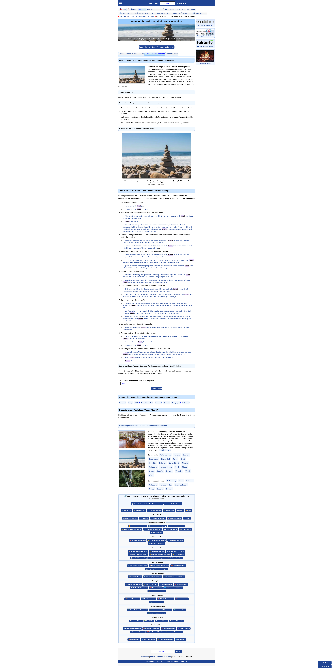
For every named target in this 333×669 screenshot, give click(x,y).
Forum (136, 13)
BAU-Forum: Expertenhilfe (45, 62)
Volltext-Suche (172, 54)
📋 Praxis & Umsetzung (132, 598)
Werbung (191, 9)
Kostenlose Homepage (43, 146)
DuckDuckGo (146, 403)
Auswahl (177, 455)
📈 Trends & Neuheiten (176, 620)
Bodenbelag (153, 459)
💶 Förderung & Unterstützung (173, 587)
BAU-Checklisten (41, 158)
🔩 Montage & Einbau (156, 602)
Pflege (184, 467)
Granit (183, 459)
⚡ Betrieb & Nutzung (150, 584)
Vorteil (187, 471)
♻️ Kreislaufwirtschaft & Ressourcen (161, 609)
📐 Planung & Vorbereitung (134, 584)
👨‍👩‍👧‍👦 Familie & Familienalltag (139, 558)
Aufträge (164, 9)
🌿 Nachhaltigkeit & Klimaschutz (137, 609)
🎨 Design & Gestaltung (175, 558)
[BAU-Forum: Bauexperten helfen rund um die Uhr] (120, 13)
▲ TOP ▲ (324, 663)
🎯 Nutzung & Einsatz (181, 584)
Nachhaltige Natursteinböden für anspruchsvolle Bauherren (143, 426)
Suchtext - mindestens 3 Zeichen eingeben (137, 381)
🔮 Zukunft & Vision (184, 628)
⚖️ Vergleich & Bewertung (176, 526)
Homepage (177, 9)
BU (51, 12)
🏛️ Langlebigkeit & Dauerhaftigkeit (156, 569)
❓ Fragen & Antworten (155, 510)
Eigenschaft (165, 459)
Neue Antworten (158, 13)
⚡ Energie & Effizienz (135, 576)
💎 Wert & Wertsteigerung (175, 540)
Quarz (151, 471)
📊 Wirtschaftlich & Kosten (138, 540)
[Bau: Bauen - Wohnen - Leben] (43, 12)
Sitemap (47, 57)
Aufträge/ (45, 99)
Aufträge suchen (42, 103)
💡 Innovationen (169, 510)
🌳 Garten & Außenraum (157, 551)
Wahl (151, 475)
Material (185, 463)
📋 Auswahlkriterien (156, 532)
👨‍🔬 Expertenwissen (139, 510)
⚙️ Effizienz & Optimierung (156, 543)
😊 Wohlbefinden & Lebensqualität (160, 554)
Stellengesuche (41, 141)
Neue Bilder (40, 78)
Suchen (178, 651)
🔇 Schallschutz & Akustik (155, 631)
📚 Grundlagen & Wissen (130, 518)
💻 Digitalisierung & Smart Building (174, 576)
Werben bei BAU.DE (42, 166)
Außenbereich (165, 455)
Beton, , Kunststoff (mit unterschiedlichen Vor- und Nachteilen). (149, 357)
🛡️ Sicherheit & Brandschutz (152, 576)
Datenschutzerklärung (49, 179)
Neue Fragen (40, 70)
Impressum (49, 176)
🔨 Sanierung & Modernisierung (137, 565)
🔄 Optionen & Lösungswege (157, 526)
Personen (39, 82)
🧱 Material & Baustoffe (178, 565)
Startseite (37, 57)
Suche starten (156, 388)
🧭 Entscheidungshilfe (170, 529)
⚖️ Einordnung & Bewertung (152, 529)
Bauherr (186, 455)
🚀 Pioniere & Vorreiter (168, 628)
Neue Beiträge (41, 66)
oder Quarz (131, 221)
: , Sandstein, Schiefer (141, 342)
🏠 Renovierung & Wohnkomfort (159, 565)
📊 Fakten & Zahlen (161, 620)
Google (122, 403)
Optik (177, 467)
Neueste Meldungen (44, 90)
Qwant (166, 403)
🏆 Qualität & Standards (158, 518)
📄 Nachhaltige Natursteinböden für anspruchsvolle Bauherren (156, 504)
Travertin (169, 471)
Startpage (175, 403)
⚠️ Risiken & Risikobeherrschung (132, 529)
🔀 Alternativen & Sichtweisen (137, 526)
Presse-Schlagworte (44, 94)
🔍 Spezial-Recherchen (148, 639)
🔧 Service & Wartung (165, 584)
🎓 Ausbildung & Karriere (165, 639)
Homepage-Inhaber (43, 149)
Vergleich (179, 471)
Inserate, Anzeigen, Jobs (44, 133)
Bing (130, 403)
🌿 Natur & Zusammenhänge (156, 613)
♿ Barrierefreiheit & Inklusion (175, 551)
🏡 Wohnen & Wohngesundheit (138, 551)
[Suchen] (56, 19)
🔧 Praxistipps (144, 518)
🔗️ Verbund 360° (126, 510)
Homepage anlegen (43, 154)
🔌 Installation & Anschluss (156, 591)
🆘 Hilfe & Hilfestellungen (165, 598)
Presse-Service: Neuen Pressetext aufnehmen (156, 47)
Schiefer (160, 471)
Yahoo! (185, 403)
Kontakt (36, 170)
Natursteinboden (166, 467)
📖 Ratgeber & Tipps (136, 620)
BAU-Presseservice (42, 86)
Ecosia (157, 403)
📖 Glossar (179, 510)
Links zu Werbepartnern (44, 162)
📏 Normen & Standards (138, 631)
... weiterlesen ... (165, 450)
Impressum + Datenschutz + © (166, 661)
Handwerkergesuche (44, 107)
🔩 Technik (187, 518)
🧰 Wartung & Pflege (156, 587)
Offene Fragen (41, 74)
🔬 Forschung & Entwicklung (132, 628)
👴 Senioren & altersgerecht (157, 558)
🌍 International (180, 639)
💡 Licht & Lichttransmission (173, 631)
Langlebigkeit (174, 463)
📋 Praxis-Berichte (133, 639)
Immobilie (152, 463)
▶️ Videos (188, 510)
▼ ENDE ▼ (324, 666)
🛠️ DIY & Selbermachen (148, 598)
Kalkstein (162, 463)
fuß (128, 361)
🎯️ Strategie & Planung (174, 518)
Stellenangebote (42, 137)
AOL (136, 403)
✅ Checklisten (148, 620)
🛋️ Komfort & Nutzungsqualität (138, 554)
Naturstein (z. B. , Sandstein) (137, 209)
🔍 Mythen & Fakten (185, 529)
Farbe (175, 459)
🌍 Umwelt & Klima (179, 609)
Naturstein (153, 467)
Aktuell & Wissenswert (131, 54)
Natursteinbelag (166, 485)
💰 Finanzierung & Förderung (157, 540)
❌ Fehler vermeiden (182, 598)
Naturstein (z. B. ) (133, 206)
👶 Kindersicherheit (178, 554)
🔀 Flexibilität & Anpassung (139, 587)
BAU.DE (153, 3)
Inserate (153, 9)
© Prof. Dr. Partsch (49, 182)
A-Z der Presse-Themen (145, 16)
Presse (142, 9)
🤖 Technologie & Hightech (151, 628)
